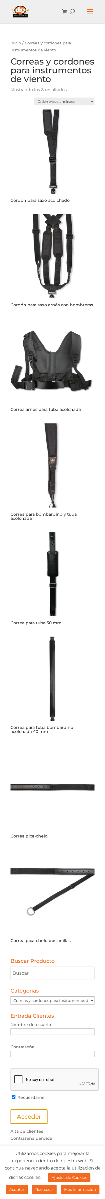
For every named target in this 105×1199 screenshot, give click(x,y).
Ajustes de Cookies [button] (69, 1177)
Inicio (15, 43)
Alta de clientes (26, 1131)
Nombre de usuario (30, 1024)
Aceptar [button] (16, 1189)
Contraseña (22, 1046)
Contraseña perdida (31, 1138)
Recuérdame (30, 1097)
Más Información (80, 1189)
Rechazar (44, 1189)
